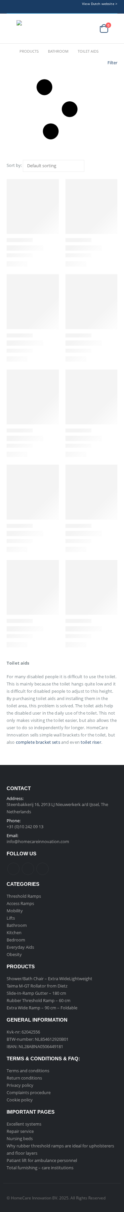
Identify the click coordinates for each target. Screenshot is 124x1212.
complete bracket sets (38, 742)
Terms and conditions (28, 1071)
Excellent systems (24, 1124)
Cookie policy (20, 1100)
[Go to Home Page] (8, 51)
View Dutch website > (99, 3)
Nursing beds (20, 1138)
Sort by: (14, 165)
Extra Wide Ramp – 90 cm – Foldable (42, 1008)
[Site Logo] (40, 28)
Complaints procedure (29, 1092)
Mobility (15, 911)
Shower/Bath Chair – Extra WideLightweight (49, 979)
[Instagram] (73, 6)
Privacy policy (20, 1085)
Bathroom (17, 925)
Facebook (13, 869)
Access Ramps (20, 903)
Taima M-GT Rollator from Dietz (37, 986)
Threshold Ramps (24, 896)
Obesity (14, 954)
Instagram (42, 869)
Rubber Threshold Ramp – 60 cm (38, 1000)
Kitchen (14, 932)
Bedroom (16, 940)
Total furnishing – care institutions (40, 1168)
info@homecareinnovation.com (38, 841)
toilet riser (91, 742)
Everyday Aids (20, 947)
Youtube (28, 869)
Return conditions (24, 1078)
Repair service (20, 1131)
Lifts (11, 918)
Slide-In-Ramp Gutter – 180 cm (36, 993)
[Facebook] (52, 6)
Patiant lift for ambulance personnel (42, 1160)
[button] (12, 28)
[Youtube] (63, 6)
